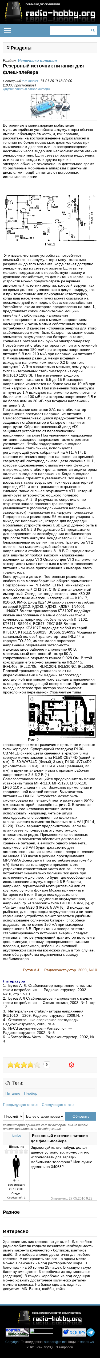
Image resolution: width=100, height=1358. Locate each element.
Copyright (12, 1342)
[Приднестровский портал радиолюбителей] (17, 1332)
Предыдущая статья (20, 1104)
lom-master (30, 81)
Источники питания (37, 60)
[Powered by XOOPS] (74, 1332)
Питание (12, 1093)
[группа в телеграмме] (90, 1332)
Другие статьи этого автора (26, 89)
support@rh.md (55, 1342)
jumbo (16, 1135)
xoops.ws (87, 1342)
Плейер (30, 1093)
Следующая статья (58, 1104)
